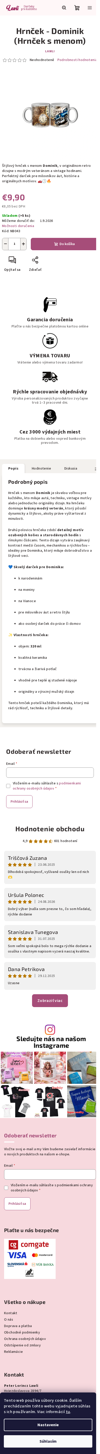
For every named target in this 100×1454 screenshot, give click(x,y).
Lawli (50, 51)
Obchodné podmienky (22, 1332)
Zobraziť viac (50, 1000)
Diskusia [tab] (70, 468)
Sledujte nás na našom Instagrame (51, 1041)
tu (68, 1412)
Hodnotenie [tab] (41, 468)
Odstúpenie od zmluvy (22, 1345)
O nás (8, 1319)
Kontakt (10, 1313)
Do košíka (67, 244)
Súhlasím (48, 1441)
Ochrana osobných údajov (25, 1339)
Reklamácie (13, 1351)
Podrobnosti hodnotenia (77, 60)
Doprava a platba (18, 1326)
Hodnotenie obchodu (49, 829)
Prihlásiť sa (19, 801)
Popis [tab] (13, 468)
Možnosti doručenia (18, 226)
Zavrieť (52, 262)
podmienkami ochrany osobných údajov (47, 786)
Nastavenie (48, 1425)
